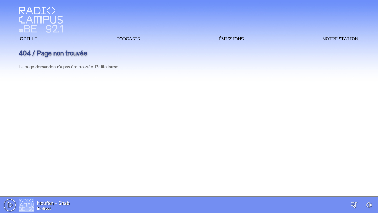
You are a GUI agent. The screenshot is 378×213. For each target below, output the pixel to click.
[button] (10, 204)
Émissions (231, 39)
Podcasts (128, 39)
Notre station (340, 39)
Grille (28, 39)
